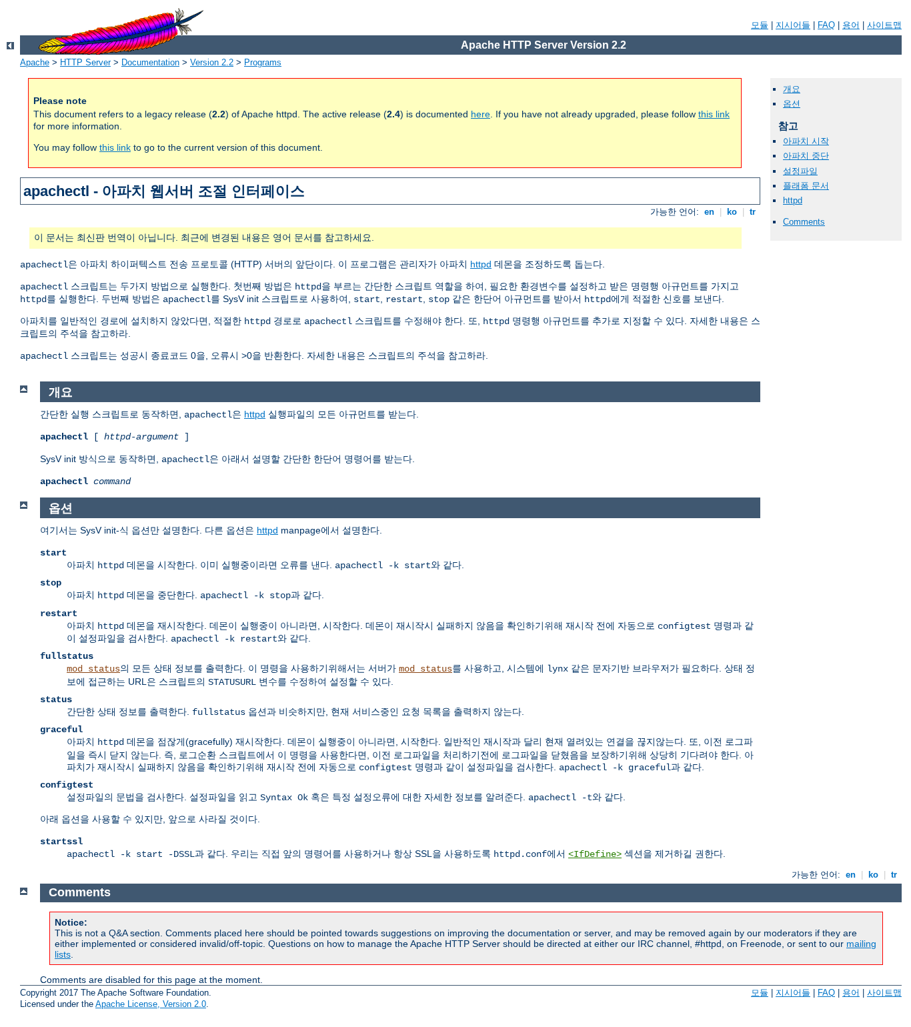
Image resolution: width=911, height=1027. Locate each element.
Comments (804, 222)
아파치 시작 (806, 141)
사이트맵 (884, 25)
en (709, 212)
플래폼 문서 (806, 186)
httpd (481, 264)
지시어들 (793, 25)
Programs (262, 62)
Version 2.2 (211, 62)
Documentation (150, 62)
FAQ (826, 25)
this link (714, 114)
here (480, 114)
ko (732, 212)
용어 (851, 25)
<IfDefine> (595, 854)
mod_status (93, 669)
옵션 (791, 104)
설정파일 (800, 171)
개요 (791, 89)
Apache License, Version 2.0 (150, 1004)
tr (752, 212)
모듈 (759, 25)
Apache (34, 62)
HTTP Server (85, 62)
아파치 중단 (806, 156)
